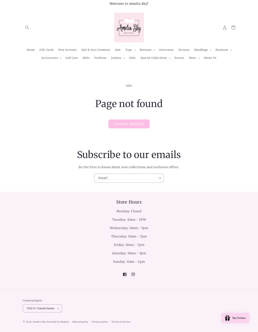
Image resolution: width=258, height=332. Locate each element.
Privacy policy (100, 321)
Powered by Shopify (58, 321)
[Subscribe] (159, 178)
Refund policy (80, 321)
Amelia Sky (39, 321)
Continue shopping (129, 124)
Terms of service (120, 321)
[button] (27, 27)
